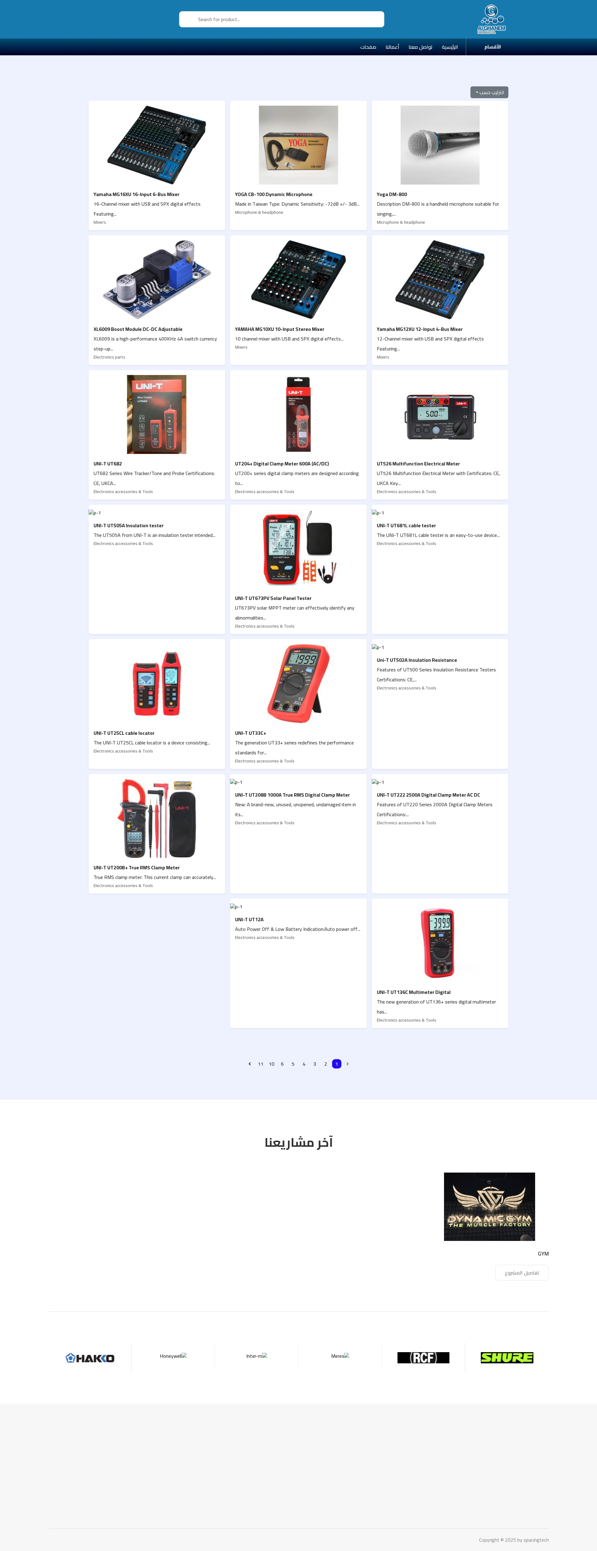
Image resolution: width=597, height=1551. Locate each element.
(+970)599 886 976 (520, 1482)
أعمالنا (414, 1454)
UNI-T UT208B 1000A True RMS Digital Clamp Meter (292, 794)
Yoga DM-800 (392, 194)
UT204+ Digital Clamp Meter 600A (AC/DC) (282, 463)
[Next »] (249, 1063)
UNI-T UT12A (249, 919)
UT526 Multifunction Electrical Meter (418, 463)
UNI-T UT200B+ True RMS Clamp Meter (137, 867)
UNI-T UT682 (108, 463)
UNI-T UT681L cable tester (406, 525)
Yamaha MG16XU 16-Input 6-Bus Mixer (136, 194)
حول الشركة (408, 1473)
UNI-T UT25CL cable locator (124, 733)
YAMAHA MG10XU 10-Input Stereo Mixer (279, 329)
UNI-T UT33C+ (250, 733)
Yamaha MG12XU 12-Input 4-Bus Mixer (420, 329)
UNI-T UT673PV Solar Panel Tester (273, 598)
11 (260, 1063)
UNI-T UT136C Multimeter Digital (414, 992)
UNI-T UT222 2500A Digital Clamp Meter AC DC (428, 794)
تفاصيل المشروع (522, 1272)
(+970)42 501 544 (522, 1492)
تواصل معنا (409, 1464)
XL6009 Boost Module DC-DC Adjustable (138, 329)
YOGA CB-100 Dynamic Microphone (273, 194)
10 (271, 1063)
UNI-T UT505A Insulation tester (129, 525)
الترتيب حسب (491, 92)
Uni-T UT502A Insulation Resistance (417, 660)
